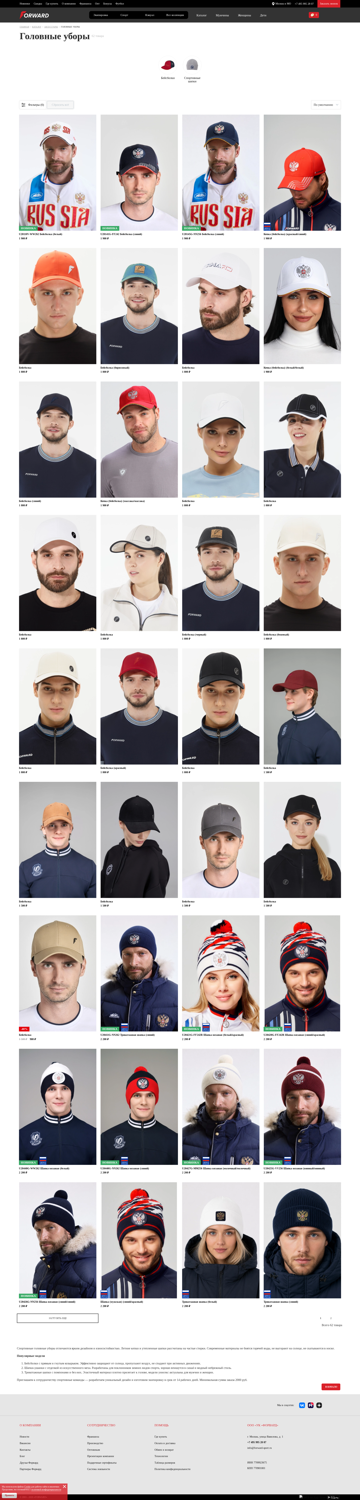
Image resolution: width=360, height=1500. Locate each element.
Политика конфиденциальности (172, 1469)
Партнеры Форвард (30, 1469)
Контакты (25, 1449)
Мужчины (222, 15)
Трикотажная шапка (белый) (199, 1301)
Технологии (161, 1456)
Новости (24, 1436)
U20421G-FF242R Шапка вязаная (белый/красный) (213, 1035)
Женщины (244, 15)
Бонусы (107, 3)
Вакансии (25, 1443)
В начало (331, 1387)
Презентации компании (100, 1456)
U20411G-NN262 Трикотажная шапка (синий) (127, 1035)
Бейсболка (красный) (113, 768)
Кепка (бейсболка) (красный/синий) (285, 234)
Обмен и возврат (164, 1449)
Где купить (52, 3)
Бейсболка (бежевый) (276, 634)
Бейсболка (25, 367)
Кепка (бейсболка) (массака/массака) (122, 501)
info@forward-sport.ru (259, 1448)
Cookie (27, 1486)
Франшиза (85, 3)
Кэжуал (149, 15)
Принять (9, 1495)
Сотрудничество (101, 1425)
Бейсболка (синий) (30, 501)
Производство (95, 1443)
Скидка (38, 3)
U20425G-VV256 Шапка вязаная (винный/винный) (294, 1168)
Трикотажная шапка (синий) (281, 1301)
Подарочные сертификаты (101, 1462)
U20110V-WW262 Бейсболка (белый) (40, 234)
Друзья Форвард (29, 1462)
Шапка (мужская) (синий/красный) (121, 1301)
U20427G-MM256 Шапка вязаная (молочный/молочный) (216, 1168)
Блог (22, 1456)
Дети (263, 15)
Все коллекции (175, 15)
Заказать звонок (329, 3)
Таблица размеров (164, 1462)
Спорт (124, 15)
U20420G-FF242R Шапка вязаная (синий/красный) (294, 1035)
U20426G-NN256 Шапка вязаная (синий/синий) (47, 1301)
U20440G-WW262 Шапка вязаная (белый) (44, 1168)
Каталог (201, 15)
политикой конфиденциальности (46, 1489)
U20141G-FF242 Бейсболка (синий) (121, 234)
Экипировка (100, 15)
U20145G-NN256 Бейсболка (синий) (203, 234)
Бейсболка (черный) (194, 634)
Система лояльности (98, 1469)
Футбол (120, 3)
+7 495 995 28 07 (304, 3)
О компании (69, 3)
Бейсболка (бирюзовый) (114, 367)
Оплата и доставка (164, 1443)
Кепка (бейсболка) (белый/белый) (284, 367)
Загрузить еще (58, 1318)
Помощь (161, 1425)
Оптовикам (93, 1449)
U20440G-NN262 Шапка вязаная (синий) (124, 1168)
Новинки (25, 3)
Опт (97, 3)
